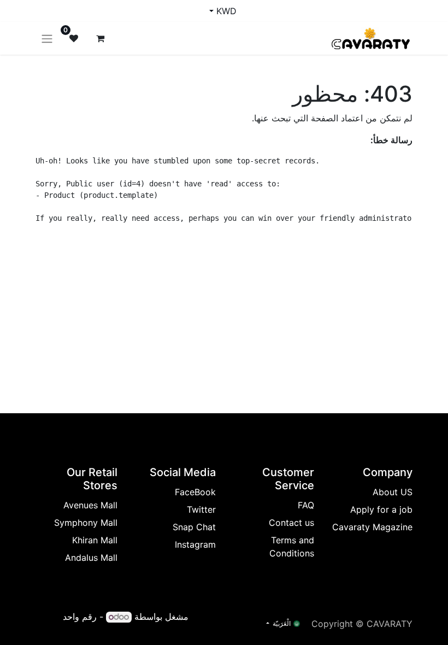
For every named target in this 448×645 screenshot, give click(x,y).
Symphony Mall (85, 522)
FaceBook (195, 491)
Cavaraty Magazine (372, 526)
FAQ (306, 505)
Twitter (201, 509)
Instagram (195, 544)
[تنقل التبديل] (47, 38)
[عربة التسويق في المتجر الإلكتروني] (100, 38)
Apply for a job (381, 509)
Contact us (291, 522)
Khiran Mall (94, 540)
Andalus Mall (91, 557)
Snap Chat (194, 526)
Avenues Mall (90, 505)
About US (392, 491)
